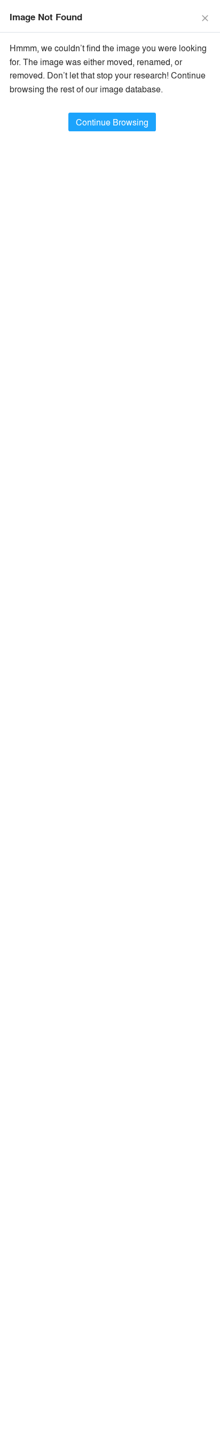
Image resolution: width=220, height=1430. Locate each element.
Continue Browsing (112, 122)
